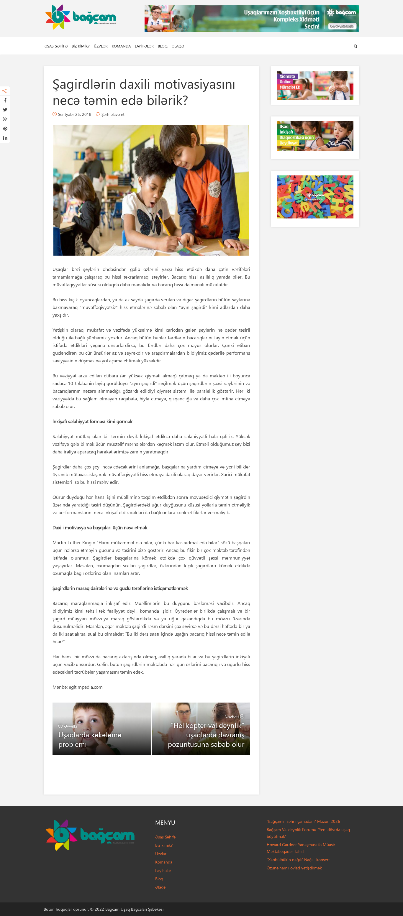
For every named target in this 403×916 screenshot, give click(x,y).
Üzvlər (101, 45)
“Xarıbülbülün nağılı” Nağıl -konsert (298, 859)
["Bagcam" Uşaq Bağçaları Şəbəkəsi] (80, 15)
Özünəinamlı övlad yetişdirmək (294, 868)
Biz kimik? (81, 45)
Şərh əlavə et (112, 114)
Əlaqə (178, 45)
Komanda (121, 45)
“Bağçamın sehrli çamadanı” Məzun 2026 (303, 821)
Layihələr (144, 45)
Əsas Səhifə (56, 45)
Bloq (163, 45)
